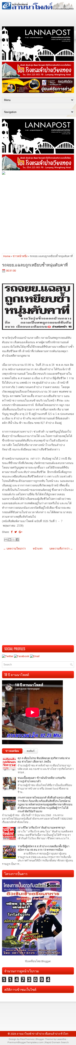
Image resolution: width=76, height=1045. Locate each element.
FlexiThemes (27, 1039)
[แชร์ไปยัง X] (14, 540)
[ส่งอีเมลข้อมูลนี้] (6, 540)
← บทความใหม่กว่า (14, 548)
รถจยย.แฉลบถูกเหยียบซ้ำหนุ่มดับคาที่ (35, 264)
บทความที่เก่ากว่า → (61, 548)
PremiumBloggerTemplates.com (25, 1042)
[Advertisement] (38, 214)
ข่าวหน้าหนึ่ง (20, 256)
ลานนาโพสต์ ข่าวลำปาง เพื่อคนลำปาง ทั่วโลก (42, 1033)
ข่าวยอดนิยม (12, 751)
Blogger (45, 961)
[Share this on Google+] (20, 531)
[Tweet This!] (15, 531)
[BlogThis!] (10, 540)
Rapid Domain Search (57, 1042)
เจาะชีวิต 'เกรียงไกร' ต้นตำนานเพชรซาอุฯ (41, 827)
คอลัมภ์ (30, 751)
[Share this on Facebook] (11, 531)
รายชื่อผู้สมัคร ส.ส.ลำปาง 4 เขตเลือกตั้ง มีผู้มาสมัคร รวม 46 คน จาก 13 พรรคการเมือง (43, 848)
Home (6, 256)
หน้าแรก (38, 548)
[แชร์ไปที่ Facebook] (17, 540)
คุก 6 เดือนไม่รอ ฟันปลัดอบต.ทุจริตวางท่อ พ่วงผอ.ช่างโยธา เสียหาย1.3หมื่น (44, 760)
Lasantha (61, 1039)
